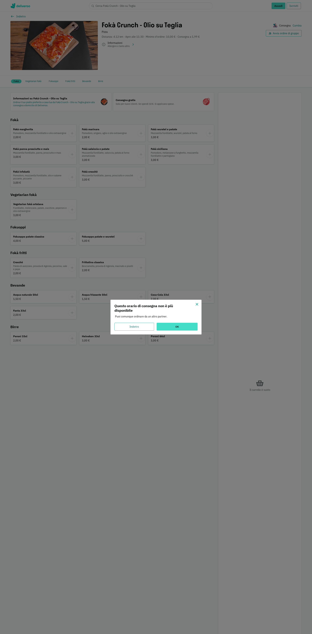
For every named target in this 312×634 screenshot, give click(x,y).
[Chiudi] (197, 304)
